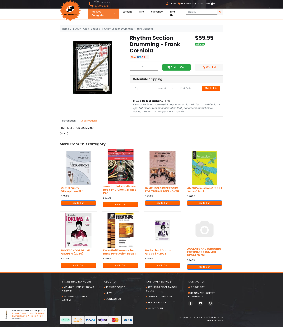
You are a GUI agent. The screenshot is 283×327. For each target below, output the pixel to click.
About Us (110, 281)
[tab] (69, 121)
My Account (155, 308)
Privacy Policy (156, 302)
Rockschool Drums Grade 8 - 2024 (158, 251)
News (108, 293)
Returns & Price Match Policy (161, 288)
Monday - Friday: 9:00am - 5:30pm (78, 288)
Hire (141, 11)
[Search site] (220, 12)
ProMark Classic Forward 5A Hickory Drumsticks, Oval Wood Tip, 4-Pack (28, 314)
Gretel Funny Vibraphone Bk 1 (72, 189)
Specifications (89, 120)
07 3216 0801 (197, 287)
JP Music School (115, 287)
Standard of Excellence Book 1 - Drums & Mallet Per (119, 190)
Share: (134, 57)
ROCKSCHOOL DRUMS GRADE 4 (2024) (76, 251)
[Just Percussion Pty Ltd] (70, 10)
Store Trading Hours (76, 281)
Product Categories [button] (98, 13)
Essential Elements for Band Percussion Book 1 (119, 251)
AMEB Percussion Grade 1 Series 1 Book (204, 189)
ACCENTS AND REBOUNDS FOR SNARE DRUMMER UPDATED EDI (204, 252)
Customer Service (158, 281)
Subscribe (157, 11)
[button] (209, 67)
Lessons (127, 11)
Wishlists (187, 3)
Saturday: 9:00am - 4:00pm (74, 298)
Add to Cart (178, 67)
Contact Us (113, 299)
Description (69, 120)
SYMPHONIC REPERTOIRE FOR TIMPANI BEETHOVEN (162, 189)
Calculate (212, 88)
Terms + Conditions (159, 296)
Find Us (172, 13)
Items (203, 3)
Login (172, 3)
